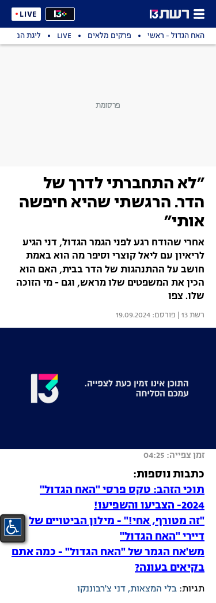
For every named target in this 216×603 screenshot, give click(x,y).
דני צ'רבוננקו (101, 589)
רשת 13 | (190, 315)
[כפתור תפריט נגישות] (12, 527)
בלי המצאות (153, 589)
